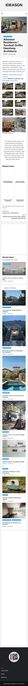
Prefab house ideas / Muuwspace (12, 278)
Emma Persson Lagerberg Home (13, 461)
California (7, 206)
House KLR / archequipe (10, 212)
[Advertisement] (14, 239)
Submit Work (4, 670)
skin (6, 54)
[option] (14, 272)
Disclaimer (4, 677)
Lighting (5, 468)
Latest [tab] (6, 288)
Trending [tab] (12, 288)
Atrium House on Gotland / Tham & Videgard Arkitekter (14, 216)
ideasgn (14, 5)
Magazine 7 (14, 683)
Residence (13, 206)
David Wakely (14, 80)
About (2, 674)
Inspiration (7, 264)
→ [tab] (3, 288)
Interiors (5, 431)
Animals (5, 494)
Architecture (7, 36)
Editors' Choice (16, 520)
